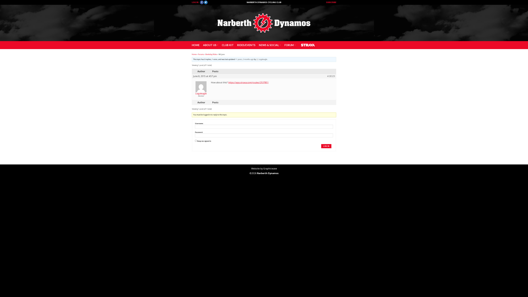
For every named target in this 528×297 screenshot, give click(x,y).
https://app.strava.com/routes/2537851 (248, 82)
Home (196, 45)
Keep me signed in (204, 141)
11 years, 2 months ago (244, 59)
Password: (199, 132)
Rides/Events (246, 45)
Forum (289, 45)
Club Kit (228, 45)
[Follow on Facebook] (202, 2)
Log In (195, 2)
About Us (209, 45)
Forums (201, 54)
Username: (199, 123)
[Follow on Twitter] (206, 2)
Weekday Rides (211, 54)
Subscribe (331, 2)
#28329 (331, 76)
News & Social (269, 45)
